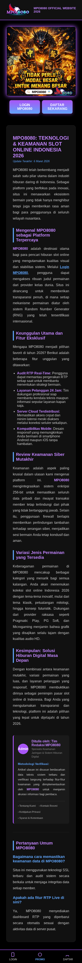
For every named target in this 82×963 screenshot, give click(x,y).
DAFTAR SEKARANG (57, 107)
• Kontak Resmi (48, 805)
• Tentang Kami (27, 805)
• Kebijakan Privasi (29, 811)
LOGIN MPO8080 (24, 107)
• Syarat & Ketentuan (30, 818)
